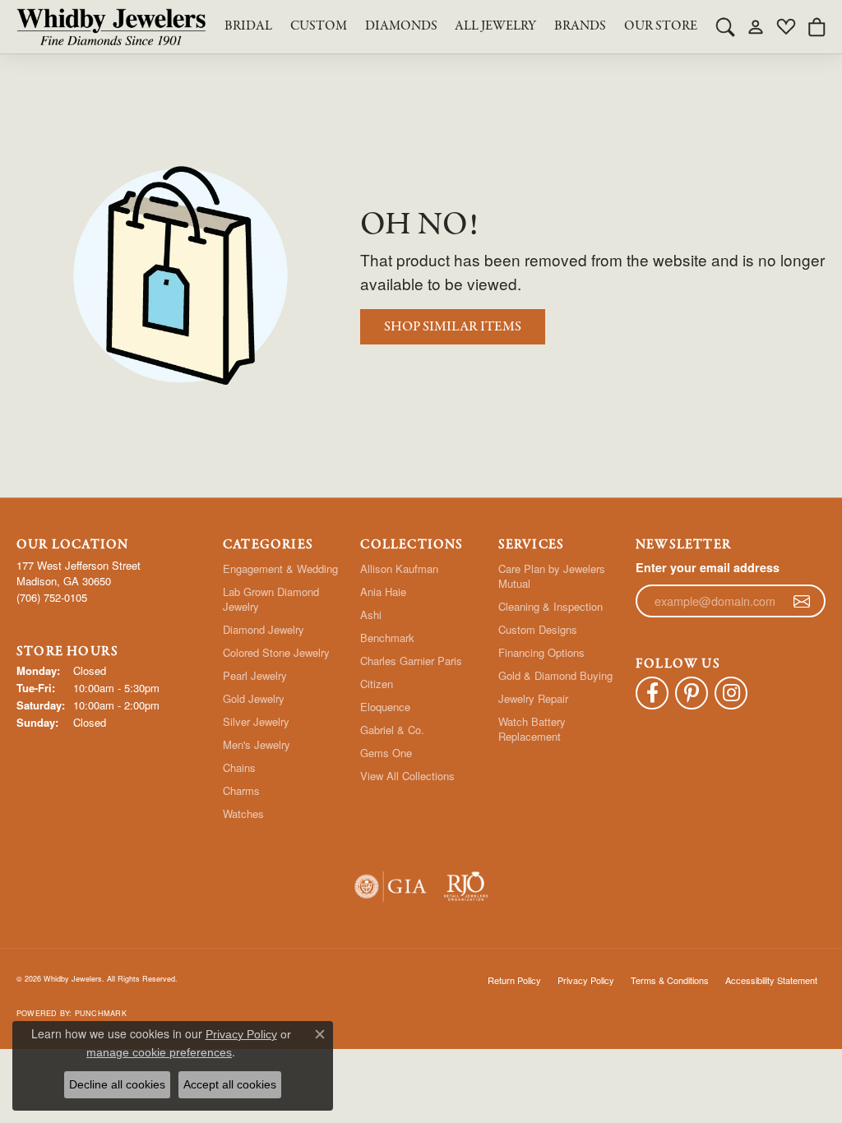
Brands (580, 26)
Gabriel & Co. (392, 729)
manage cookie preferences (159, 1052)
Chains (239, 767)
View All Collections (407, 775)
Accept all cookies (229, 1084)
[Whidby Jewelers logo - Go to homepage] (111, 26)
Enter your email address (708, 567)
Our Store (660, 26)
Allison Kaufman (399, 568)
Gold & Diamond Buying (555, 675)
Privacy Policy (585, 980)
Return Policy (514, 980)
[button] (725, 26)
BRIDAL (248, 26)
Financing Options (541, 652)
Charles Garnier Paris (411, 660)
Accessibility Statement (771, 980)
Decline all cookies (117, 1084)
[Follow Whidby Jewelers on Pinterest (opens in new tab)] (691, 693)
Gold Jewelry (254, 698)
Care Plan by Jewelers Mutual (551, 576)
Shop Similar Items (452, 326)
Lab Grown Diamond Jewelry (271, 599)
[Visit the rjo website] (465, 886)
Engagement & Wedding (280, 568)
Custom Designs (537, 629)
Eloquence (385, 706)
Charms (241, 790)
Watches (243, 813)
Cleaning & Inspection (550, 606)
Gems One (386, 752)
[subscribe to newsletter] (802, 601)
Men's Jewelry (256, 744)
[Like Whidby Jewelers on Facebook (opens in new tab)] (652, 693)
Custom (318, 26)
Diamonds (401, 26)
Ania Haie (383, 591)
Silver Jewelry (256, 721)
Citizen (376, 683)
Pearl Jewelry (255, 675)
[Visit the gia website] (390, 886)
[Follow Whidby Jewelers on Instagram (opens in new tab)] (731, 693)
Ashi (371, 614)
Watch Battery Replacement (532, 729)
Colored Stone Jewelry (276, 652)
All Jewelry (495, 26)
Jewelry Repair (533, 698)
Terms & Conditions (670, 980)
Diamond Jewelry (263, 629)
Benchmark (387, 637)
